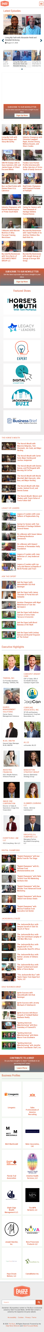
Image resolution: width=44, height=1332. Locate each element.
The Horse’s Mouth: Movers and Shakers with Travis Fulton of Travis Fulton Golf (29, 498)
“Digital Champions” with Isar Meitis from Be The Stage (28, 857)
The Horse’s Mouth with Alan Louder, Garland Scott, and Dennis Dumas (28, 488)
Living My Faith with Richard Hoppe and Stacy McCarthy (9, 139)
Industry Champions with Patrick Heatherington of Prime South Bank (11, 209)
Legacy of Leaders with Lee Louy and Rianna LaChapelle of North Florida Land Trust (29, 566)
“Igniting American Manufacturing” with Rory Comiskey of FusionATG (27, 1025)
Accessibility (12, 1317)
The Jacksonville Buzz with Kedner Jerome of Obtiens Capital (27, 957)
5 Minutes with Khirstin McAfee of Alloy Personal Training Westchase (11, 233)
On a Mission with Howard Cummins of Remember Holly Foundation (28, 546)
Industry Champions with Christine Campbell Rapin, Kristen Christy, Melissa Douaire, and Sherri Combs (32, 141)
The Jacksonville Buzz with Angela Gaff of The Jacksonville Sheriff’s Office (28, 946)
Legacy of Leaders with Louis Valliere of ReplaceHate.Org (28, 515)
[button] (41, 4)
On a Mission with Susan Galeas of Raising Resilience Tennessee (29, 536)
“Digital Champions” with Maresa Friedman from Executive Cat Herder (26, 908)
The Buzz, (12, 1324)
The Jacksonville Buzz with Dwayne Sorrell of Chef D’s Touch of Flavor (27, 926)
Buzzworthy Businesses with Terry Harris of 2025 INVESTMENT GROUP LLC (11, 257)
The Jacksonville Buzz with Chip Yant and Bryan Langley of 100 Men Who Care (29, 936)
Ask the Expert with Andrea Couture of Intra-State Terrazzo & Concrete (27, 614)
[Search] (39, 1302)
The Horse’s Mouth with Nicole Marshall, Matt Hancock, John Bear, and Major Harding (29, 478)
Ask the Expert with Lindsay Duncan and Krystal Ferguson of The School (28, 635)
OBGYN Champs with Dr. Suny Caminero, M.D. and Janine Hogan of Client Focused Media (11, 166)
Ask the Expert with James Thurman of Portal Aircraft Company (27, 594)
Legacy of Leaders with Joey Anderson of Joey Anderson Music (28, 556)
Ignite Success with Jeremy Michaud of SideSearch (28, 1004)
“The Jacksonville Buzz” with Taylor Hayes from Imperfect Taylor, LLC (28, 977)
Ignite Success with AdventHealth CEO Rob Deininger (26, 995)
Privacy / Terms (30, 1317)
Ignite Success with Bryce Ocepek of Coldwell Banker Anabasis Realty (27, 1015)
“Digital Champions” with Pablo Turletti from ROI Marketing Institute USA (29, 878)
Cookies (21, 1317)
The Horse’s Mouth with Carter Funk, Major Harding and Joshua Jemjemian (29, 458)
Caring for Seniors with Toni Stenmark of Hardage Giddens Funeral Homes (32, 210)
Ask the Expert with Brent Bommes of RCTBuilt (27, 623)
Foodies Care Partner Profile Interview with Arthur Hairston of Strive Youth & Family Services (32, 166)
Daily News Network (13, 1326)
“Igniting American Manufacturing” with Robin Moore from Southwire (27, 1035)
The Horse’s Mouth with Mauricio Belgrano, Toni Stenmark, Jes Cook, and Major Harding (29, 447)
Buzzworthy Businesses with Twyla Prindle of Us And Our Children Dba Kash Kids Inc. (32, 233)
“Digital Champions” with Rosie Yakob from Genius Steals (29, 897)
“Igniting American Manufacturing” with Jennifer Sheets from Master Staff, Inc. (29, 1045)
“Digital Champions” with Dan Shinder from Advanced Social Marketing (29, 888)
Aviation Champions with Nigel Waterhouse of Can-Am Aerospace (29, 604)
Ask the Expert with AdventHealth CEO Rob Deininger (26, 584)
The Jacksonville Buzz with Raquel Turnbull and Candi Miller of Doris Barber (27, 967)
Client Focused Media (30, 1326)
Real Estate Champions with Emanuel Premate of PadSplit (32, 188)
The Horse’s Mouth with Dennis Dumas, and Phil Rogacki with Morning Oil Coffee (29, 468)
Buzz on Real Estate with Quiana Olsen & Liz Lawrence (11, 188)
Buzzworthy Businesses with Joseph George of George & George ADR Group (32, 257)
